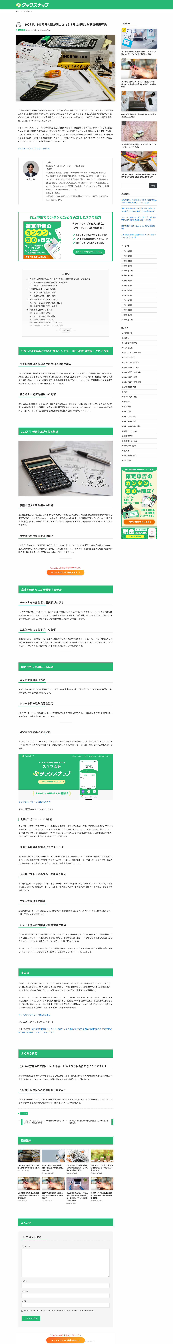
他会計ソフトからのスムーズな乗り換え (49, 325)
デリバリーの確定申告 (132, 352)
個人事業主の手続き (131, 367)
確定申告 (127, 411)
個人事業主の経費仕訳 (132, 382)
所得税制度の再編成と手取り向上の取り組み (50, 282)
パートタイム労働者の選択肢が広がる (48, 303)
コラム (126, 338)
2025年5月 (128, 295)
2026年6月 (128, 261)
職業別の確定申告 (130, 446)
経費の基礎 (128, 436)
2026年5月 (128, 266)
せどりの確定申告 (130, 343)
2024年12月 (128, 320)
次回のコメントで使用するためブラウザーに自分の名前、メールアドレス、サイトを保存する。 (59, 1310)
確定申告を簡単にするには (41, 309)
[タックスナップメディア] (32, 5)
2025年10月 (128, 275)
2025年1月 (128, 315)
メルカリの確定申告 (131, 362)
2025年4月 (128, 300)
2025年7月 (128, 285)
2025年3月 (128, 305)
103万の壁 (22, 30)
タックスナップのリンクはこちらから (34, 148)
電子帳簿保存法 (130, 455)
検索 (153, 186)
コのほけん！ (48, 1032)
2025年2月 (128, 310)
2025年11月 (128, 271)
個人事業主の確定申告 (132, 372)
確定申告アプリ (130, 416)
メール (25, 1291)
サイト (24, 1301)
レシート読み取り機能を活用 (44, 316)
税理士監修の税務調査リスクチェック (48, 322)
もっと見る (65, 330)
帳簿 (126, 392)
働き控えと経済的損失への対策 (45, 285)
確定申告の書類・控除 (132, 426)
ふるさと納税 (129, 357)
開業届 (126, 450)
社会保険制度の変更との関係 (44, 295)
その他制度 (128, 348)
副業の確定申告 (130, 387)
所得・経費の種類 (130, 397)
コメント (26, 1246)
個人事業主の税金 (130, 377)
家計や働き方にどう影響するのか (44, 299)
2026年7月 (128, 256)
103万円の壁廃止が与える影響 (43, 289)
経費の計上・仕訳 (130, 441)
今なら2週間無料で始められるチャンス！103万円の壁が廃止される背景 (60, 279)
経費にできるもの (130, 431)
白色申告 (127, 406)
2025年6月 (128, 290)
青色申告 (127, 460)
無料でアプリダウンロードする (89, 251)
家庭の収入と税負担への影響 (44, 292)
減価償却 (127, 401)
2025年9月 (128, 280)
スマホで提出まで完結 (42, 313)
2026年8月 (128, 251)
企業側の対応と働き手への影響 (45, 306)
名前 (24, 1281)
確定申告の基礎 (130, 421)
